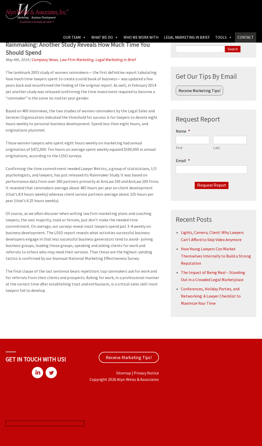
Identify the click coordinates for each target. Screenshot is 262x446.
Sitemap (123, 372)
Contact (245, 37)
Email (183, 160)
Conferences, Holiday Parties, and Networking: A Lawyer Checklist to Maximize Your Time (211, 296)
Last (216, 148)
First (179, 148)
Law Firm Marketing (76, 59)
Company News (44, 59)
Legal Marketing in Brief (187, 37)
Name (183, 131)
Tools (221, 37)
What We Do (102, 37)
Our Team (72, 37)
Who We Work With (141, 37)
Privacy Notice (146, 372)
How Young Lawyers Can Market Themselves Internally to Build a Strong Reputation (216, 256)
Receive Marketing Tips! (199, 90)
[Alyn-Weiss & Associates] (37, 21)
